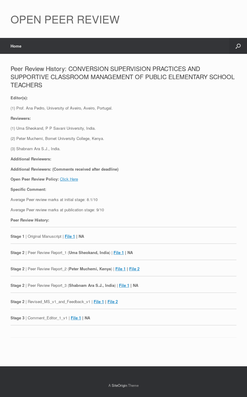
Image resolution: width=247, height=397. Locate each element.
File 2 (134, 268)
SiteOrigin (119, 385)
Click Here (69, 179)
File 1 (70, 236)
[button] (238, 46)
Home (16, 46)
